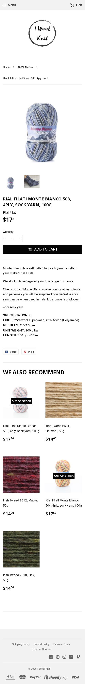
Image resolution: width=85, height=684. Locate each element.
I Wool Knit (43, 668)
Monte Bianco (12, 268)
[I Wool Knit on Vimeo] (78, 657)
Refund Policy (42, 644)
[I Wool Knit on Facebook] (51, 657)
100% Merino (25, 67)
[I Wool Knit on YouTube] (71, 657)
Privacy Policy (61, 644)
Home (6, 67)
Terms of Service (41, 649)
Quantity (8, 232)
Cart (78, 5)
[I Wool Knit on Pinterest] (58, 657)
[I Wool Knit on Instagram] (64, 657)
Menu (12, 5)
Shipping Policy (21, 644)
